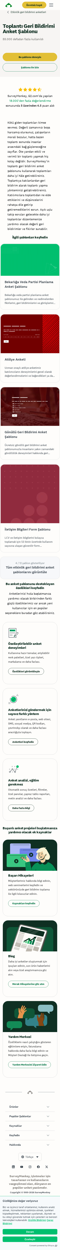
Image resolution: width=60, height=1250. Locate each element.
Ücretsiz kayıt (34, 5)
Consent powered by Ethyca (41, 1245)
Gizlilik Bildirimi (37, 1220)
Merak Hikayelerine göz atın (28, 984)
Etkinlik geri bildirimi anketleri (28, 12)
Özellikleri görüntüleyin (26, 671)
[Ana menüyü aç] (51, 5)
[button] (30, 1107)
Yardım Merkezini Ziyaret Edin (29, 1064)
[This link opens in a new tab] (13, 1167)
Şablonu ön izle (30, 67)
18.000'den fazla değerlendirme (30, 101)
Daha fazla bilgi (21, 808)
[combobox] (30, 1157)
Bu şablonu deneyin (30, 57)
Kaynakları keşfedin (23, 903)
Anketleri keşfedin (23, 741)
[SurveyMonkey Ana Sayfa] (8, 5)
